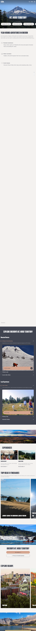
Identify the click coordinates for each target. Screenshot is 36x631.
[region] (18, 197)
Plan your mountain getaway (18, 555)
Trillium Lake (5, 372)
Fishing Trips (5, 416)
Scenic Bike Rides (6, 375)
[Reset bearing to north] (34, 75)
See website (17, 552)
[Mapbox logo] (3, 322)
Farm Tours (5, 385)
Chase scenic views (29, 24)
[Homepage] (2, 2)
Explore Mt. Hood (6, 24)
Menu (32, 1)
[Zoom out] (34, 73)
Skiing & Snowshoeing (7, 341)
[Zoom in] (34, 72)
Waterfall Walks (6, 419)
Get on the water (17, 24)
